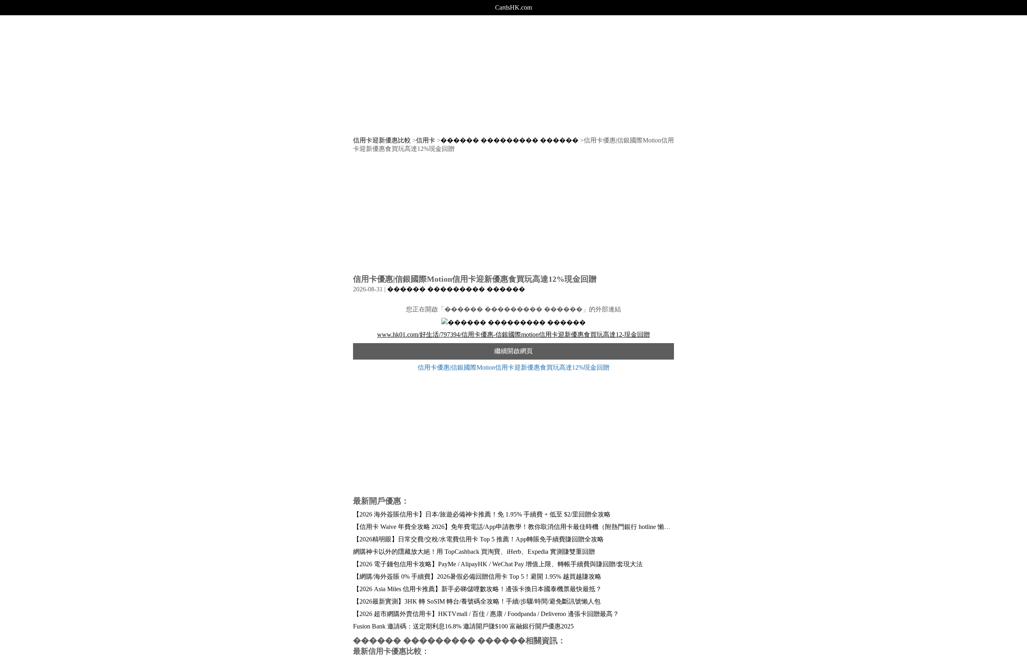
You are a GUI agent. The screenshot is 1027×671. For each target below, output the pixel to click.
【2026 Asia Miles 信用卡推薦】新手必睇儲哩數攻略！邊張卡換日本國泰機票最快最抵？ (477, 589)
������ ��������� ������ (509, 140)
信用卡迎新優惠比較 (382, 140)
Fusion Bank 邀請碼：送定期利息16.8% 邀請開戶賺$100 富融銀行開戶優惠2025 (463, 626)
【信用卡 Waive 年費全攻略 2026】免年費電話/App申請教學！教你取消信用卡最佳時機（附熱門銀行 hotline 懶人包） (518, 526)
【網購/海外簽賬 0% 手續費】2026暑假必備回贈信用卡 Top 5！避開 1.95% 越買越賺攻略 (477, 576)
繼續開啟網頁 (513, 351)
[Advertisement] (513, 71)
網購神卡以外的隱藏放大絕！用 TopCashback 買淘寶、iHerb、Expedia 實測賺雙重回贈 (474, 551)
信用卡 (425, 140)
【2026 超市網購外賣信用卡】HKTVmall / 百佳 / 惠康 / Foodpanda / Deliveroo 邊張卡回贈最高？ (486, 613)
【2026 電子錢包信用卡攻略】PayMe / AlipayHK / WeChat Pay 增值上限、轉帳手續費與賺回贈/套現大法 (498, 564)
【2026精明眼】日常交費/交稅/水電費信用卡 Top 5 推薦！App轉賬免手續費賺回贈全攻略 (478, 539)
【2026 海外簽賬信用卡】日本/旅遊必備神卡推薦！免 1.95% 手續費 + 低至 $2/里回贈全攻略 (482, 514)
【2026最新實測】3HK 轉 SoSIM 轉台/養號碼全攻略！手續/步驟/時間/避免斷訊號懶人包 (477, 601)
